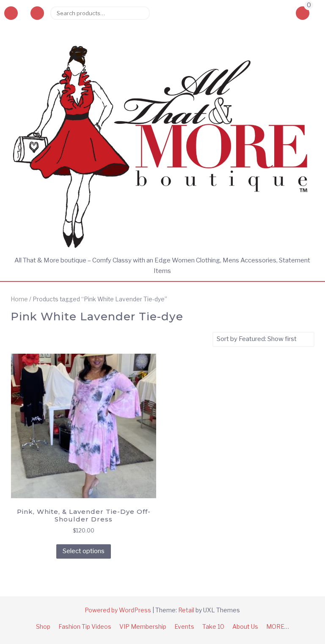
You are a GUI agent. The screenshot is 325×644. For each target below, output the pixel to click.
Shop (43, 626)
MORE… (277, 626)
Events (184, 626)
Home (19, 299)
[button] (37, 13)
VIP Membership (142, 626)
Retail (186, 610)
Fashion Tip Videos (84, 626)
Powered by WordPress (118, 610)
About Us (245, 626)
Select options (84, 551)
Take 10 (213, 626)
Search (140, 13)
